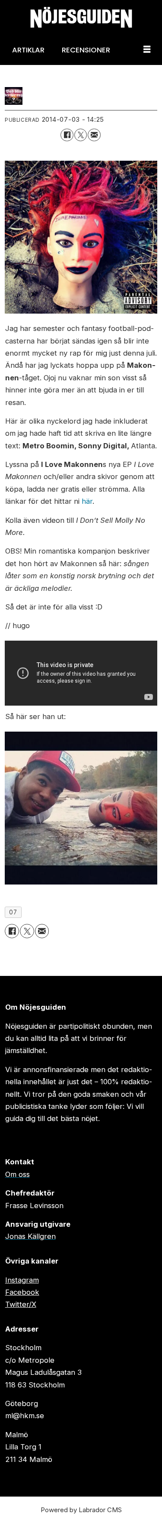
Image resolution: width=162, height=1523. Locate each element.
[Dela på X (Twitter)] (80, 135)
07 (13, 912)
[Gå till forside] (81, 17)
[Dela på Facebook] (66, 135)
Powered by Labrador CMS (81, 1510)
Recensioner (86, 50)
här (87, 501)
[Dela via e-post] (94, 135)
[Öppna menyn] (147, 49)
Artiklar (28, 50)
